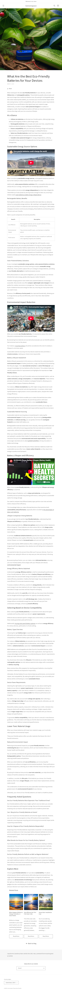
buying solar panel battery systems (25, 623)
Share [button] (10, 88)
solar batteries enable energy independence (28, 195)
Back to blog (32, 943)
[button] (3, 5)
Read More (16, 936)
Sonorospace (10, 988)
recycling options (20, 346)
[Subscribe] (43, 968)
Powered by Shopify (17, 988)
